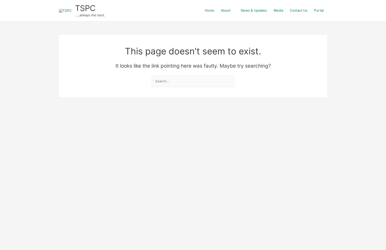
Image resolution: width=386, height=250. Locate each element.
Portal (319, 10)
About (225, 10)
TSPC (85, 8)
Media (278, 10)
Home (209, 10)
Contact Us (298, 10)
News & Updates (254, 10)
